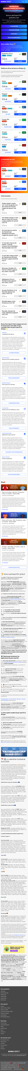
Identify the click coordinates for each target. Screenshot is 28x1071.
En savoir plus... (5, 509)
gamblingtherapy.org (21, 1055)
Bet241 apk (3, 999)
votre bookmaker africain (14, 403)
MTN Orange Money (5, 1016)
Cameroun (3, 1031)
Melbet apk (3, 994)
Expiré (20, 212)
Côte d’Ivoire (4, 1023)
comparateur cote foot (18, 935)
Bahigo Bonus (8, 176)
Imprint (2, 1046)
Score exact (14, 33)
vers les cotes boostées (14, 428)
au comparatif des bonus (14, 352)
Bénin (2, 1030)
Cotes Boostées (14, 26)
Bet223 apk (5, 700)
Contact (2, 1043)
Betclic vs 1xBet (4, 1009)
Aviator (2, 1006)
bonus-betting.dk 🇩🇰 (6, 1062)
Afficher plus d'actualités (14, 567)
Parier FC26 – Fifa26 (5, 1008)
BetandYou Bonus (7, 61)
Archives (3, 1048)
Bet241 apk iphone (5, 699)
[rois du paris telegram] (14, 949)
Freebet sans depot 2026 (7, 1011)
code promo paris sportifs (15, 599)
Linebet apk (3, 996)
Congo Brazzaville (5, 1024)
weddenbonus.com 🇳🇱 (6, 1069)
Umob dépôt (4, 1015)
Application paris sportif (14, 37)
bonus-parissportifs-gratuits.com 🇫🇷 (10, 1065)
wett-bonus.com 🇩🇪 (18, 1069)
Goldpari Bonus (8, 152)
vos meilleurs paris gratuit (14, 377)
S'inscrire (20, 61)
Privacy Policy (4, 1045)
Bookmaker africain (14, 30)
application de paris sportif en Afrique (14, 662)
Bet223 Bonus (8, 188)
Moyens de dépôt (5, 1013)
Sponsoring (3, 1041)
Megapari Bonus (8, 101)
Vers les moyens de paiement (14, 474)
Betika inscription (11, 637)
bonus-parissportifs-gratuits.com (8, 1)
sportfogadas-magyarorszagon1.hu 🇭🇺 (10, 1067)
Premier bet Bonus (8, 126)
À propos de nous (5, 1039)
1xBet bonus (4, 998)
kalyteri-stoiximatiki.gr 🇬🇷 (19, 1062)
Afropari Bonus (8, 139)
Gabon (2, 1026)
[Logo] (14, 1051)
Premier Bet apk (12, 699)
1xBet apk (19, 699)
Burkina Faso (4, 1028)
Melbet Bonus (8, 88)
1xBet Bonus (7, 114)
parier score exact (5, 742)
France (2, 1033)
